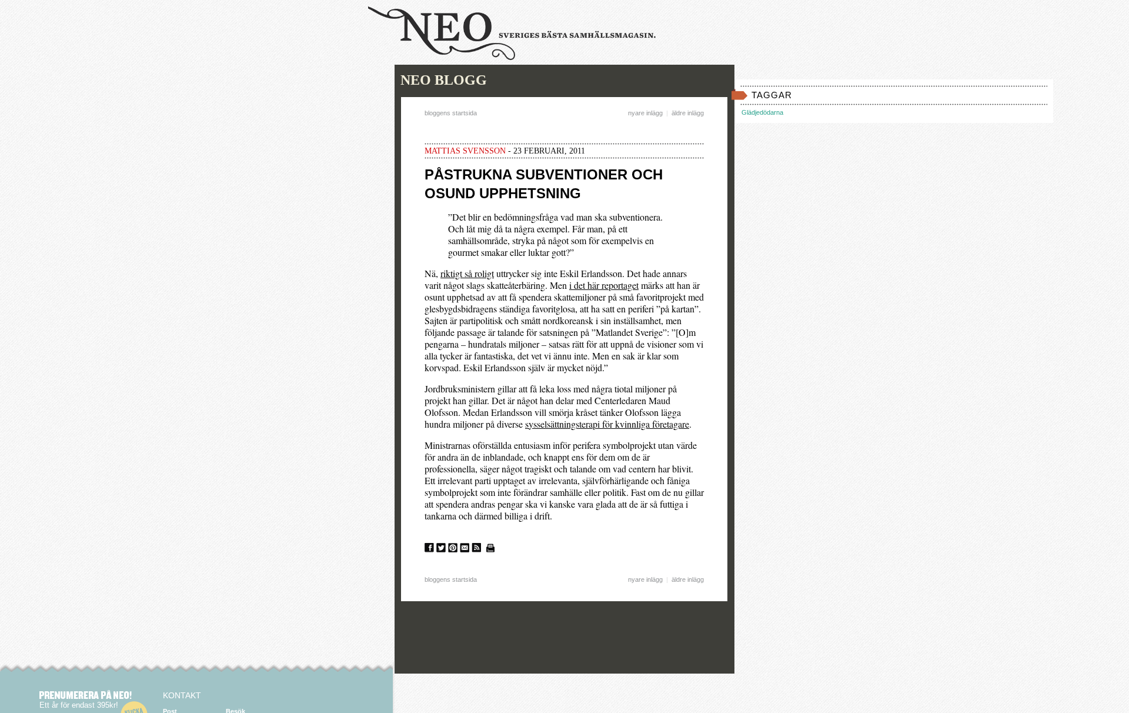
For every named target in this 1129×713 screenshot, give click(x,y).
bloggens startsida (451, 112)
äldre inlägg (688, 112)
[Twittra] (441, 548)
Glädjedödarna (762, 112)
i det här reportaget (604, 285)
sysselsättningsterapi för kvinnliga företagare (607, 424)
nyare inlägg (645, 112)
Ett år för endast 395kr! (78, 705)
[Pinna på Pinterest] (452, 548)
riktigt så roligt (467, 273)
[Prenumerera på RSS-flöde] (476, 548)
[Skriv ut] (490, 548)
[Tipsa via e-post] (464, 548)
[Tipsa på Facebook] (429, 548)
